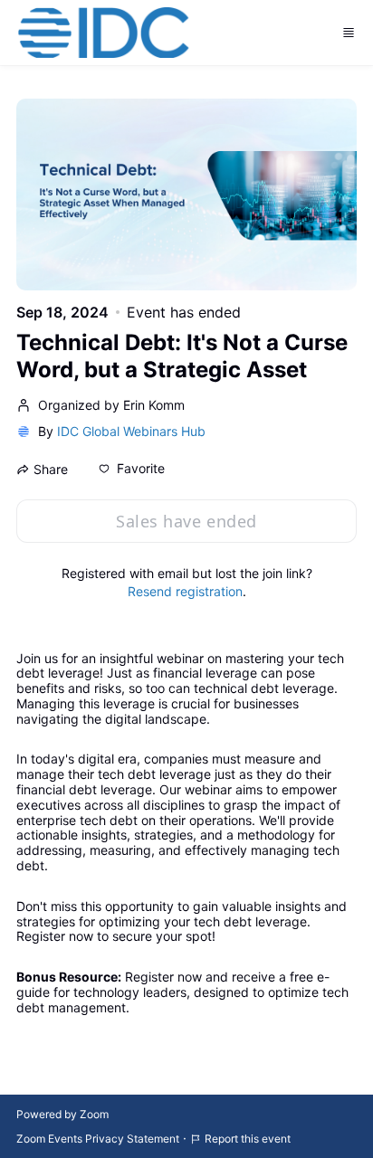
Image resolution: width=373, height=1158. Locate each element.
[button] (132, 468)
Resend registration (185, 591)
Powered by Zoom (62, 1114)
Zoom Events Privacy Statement (97, 1138)
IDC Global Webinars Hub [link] (131, 431)
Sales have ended (186, 521)
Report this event (248, 1138)
